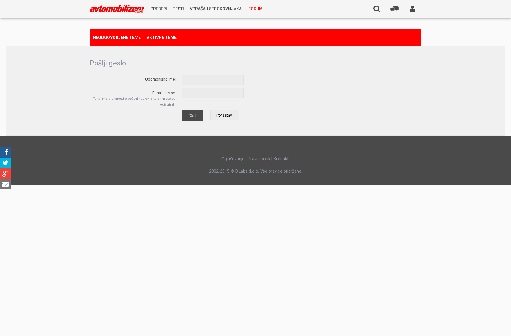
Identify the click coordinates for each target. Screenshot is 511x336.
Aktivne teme (162, 37)
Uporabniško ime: (160, 79)
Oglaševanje (233, 158)
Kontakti (282, 158)
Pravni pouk (259, 158)
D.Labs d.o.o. (247, 171)
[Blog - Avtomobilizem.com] (117, 9)
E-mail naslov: (164, 93)
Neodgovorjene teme (117, 37)
